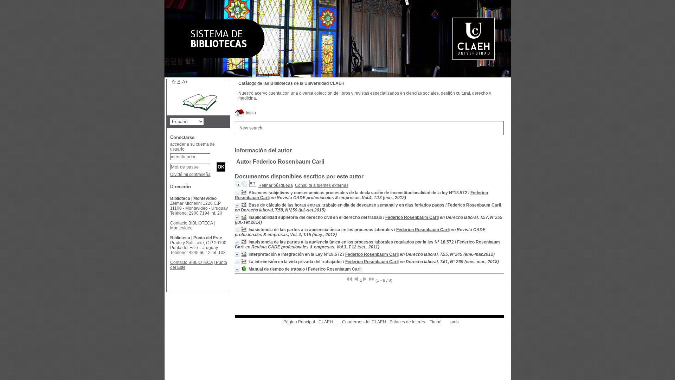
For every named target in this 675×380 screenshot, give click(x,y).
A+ (185, 81)
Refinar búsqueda (275, 185)
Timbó (436, 321)
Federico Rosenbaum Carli (474, 205)
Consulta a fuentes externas (321, 185)
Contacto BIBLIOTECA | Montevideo (192, 225)
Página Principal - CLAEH (308, 321)
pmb (454, 321)
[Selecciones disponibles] (252, 185)
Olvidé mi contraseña (190, 174)
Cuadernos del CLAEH (364, 321)
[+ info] (237, 193)
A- (174, 81)
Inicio (250, 112)
